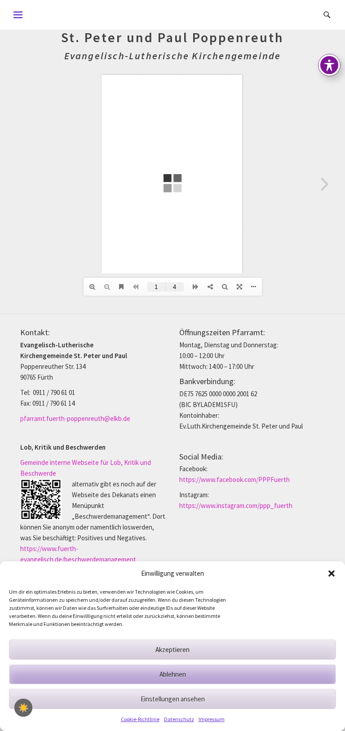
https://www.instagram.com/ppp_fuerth (235, 505)
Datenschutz (179, 719)
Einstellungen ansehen (173, 699)
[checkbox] (23, 708)
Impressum (212, 719)
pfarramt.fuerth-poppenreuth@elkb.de (75, 418)
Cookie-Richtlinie (140, 719)
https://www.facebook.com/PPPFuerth (234, 479)
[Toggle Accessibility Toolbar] (329, 65)
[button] (331, 573)
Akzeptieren (172, 649)
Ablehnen (172, 674)
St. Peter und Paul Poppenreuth (172, 37)
